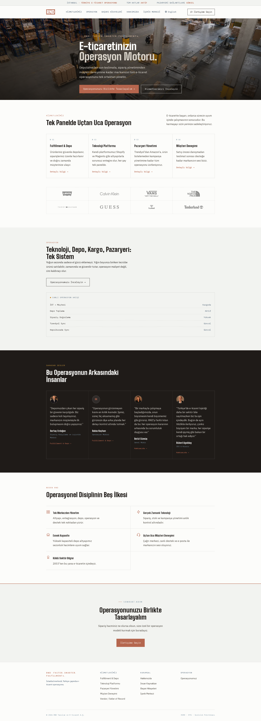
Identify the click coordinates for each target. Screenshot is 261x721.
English (172, 11)
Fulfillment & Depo (109, 678)
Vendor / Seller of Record (112, 698)
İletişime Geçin (203, 12)
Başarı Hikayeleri (148, 688)
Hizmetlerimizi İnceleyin (161, 89)
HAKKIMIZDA (133, 11)
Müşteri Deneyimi (108, 693)
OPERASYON (91, 11)
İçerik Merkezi (147, 693)
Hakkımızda (146, 678)
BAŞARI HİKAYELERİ (112, 11)
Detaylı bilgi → (59, 171)
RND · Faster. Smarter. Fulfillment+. (61, 674)
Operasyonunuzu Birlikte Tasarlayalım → (109, 88)
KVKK (183, 715)
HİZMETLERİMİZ (74, 11)
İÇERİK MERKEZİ (151, 11)
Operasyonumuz (189, 678)
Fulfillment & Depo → (60, 443)
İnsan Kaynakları (148, 683)
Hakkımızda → (140, 448)
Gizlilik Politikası (205, 715)
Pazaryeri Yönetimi (109, 688)
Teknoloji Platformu (110, 683)
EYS (190, 715)
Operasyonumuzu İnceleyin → (68, 282)
